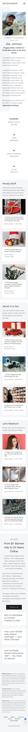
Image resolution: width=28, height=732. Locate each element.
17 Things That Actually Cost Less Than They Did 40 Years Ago (13, 454)
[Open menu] (24, 3)
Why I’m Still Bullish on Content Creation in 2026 (13, 618)
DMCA (10, 719)
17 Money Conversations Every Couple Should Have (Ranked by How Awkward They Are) (14, 219)
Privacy (17, 719)
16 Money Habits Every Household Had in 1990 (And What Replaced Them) (12, 486)
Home (6, 717)
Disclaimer (14, 720)
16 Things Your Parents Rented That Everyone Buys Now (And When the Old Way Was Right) (13, 519)
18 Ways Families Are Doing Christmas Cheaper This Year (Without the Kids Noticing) (13, 341)
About (13, 717)
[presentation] (14, 206)
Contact (21, 717)
